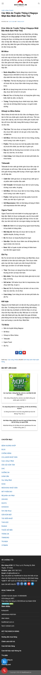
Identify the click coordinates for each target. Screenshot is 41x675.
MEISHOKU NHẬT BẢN (9, 488)
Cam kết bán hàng (8, 646)
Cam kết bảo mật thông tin (11, 651)
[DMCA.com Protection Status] (7, 604)
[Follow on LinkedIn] (32, 583)
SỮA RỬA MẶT (6, 515)
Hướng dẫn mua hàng (9, 637)
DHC (3, 469)
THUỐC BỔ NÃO (7, 530)
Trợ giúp (4, 655)
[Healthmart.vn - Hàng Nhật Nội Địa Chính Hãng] (20, 3)
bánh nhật (26, 359)
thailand (4, 526)
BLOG (3, 449)
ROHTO (4, 503)
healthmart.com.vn (7, 622)
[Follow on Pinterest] (29, 583)
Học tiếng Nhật (6, 480)
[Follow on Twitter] (25, 583)
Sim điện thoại (6, 511)
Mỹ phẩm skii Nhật (8, 495)
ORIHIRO (4, 499)
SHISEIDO (5, 507)
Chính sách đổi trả (8, 641)
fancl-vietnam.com (7, 626)
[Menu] (2, 3)
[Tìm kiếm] (39, 3)
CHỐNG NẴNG (6, 453)
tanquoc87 (20, 21)
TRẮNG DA (5, 534)
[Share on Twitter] (20, 352)
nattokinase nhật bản (8, 614)
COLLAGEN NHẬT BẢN (9, 457)
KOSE (3, 484)
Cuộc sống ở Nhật (7, 10)
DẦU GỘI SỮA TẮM (8, 465)
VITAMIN (4, 545)
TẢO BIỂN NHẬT (7, 518)
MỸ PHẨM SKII (6, 492)
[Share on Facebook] (17, 352)
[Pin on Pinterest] (24, 352)
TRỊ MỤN (4, 541)
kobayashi (5, 610)
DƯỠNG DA (5, 472)
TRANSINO (5, 538)
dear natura (5, 618)
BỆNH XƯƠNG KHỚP (8, 446)
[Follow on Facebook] (18, 583)
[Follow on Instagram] (21, 583)
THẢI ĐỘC (5, 522)
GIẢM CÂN (5, 476)
